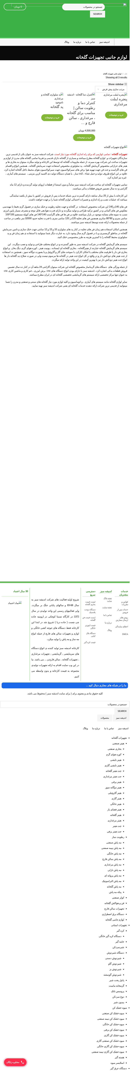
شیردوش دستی (113, 958)
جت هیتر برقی (114, 831)
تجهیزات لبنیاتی (119, 925)
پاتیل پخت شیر (116, 980)
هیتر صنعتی (118, 743)
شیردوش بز (115, 969)
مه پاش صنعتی (113, 842)
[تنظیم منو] (122, 42)
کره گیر (120, 930)
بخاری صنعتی (114, 748)
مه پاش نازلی (114, 870)
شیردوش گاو (114, 963)
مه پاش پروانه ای (112, 875)
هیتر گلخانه (115, 815)
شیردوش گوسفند (112, 974)
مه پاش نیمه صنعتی (111, 848)
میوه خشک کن (119, 1007)
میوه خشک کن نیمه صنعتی (110, 1018)
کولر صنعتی (118, 897)
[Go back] (123, 50)
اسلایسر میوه (117, 1062)
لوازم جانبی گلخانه (114, 919)
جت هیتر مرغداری (112, 776)
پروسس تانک (117, 991)
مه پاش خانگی (114, 853)
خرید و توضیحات (116, 115)
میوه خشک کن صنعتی (113, 1013)
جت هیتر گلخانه (113, 771)
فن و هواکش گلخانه (114, 903)
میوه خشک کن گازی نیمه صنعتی (108, 1051)
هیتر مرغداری (114, 820)
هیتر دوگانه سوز (113, 787)
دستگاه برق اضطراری (113, 914)
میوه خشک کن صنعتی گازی (110, 1040)
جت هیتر (117, 826)
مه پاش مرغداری (112, 864)
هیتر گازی (116, 798)
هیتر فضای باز (114, 809)
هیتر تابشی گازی (113, 765)
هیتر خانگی (115, 804)
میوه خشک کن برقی (114, 1029)
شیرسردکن (118, 947)
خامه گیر (119, 941)
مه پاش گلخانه (114, 886)
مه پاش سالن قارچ (111, 859)
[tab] (121, 718)
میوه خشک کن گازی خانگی (110, 1046)
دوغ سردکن (118, 996)
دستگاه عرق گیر (118, 1068)
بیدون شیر (119, 1002)
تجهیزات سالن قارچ (114, 908)
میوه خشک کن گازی (114, 1035)
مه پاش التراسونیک (111, 881)
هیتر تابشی (115, 759)
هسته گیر (119, 1057)
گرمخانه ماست (116, 985)
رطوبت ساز (118, 837)
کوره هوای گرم (113, 754)
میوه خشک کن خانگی (113, 1024)
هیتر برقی (116, 782)
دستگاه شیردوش (115, 952)
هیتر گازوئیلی (114, 793)
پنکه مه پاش (115, 892)
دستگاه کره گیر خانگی (110, 936)
